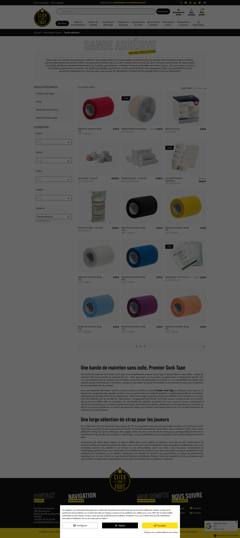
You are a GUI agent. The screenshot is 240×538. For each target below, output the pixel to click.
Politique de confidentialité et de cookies (161, 532)
